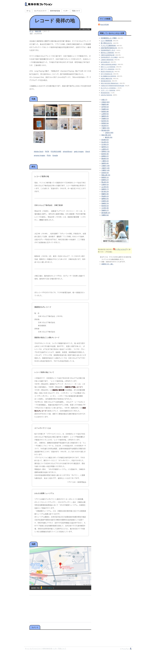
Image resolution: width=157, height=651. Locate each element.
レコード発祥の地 (106, 41)
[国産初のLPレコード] (64, 116)
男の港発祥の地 (105, 93)
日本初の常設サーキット (108, 50)
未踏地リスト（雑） (107, 264)
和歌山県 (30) (105, 175)
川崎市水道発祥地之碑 (107, 55)
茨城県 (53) (105, 119)
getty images (79, 151)
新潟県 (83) (105, 140)
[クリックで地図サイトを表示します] (60, 566)
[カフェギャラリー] (39, 129)
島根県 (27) (105, 180)
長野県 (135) (105, 151)
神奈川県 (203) (106, 135)
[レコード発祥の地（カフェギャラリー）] (52, 116)
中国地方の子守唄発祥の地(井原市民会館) (112, 85)
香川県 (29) (105, 192)
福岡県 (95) (105, 199)
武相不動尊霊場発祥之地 (109, 48)
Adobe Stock (38, 151)
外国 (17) (104, 100)
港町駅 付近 (35, 588)
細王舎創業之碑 (105, 62)
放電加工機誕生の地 (106, 78)
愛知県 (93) (105, 159)
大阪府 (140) (105, 168)
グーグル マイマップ (120, 249)
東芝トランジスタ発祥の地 (108, 67)
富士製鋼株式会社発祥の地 (108, 76)
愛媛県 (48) (105, 194)
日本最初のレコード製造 (109, 38)
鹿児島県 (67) (105, 213)
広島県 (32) (105, 185)
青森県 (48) (105, 104)
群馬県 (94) (105, 123)
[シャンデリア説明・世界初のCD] (76, 116)
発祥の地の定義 (55, 11)
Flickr (49, 155)
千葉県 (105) (105, 128)
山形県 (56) (105, 114)
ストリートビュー (47, 588)
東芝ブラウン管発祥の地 (107, 69)
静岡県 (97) (105, 156)
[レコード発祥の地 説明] (64, 129)
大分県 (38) (105, 208)
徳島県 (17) (105, 189)
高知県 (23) (105, 196)
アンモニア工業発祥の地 (108, 46)
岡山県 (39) (105, 182)
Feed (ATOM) (104, 25)
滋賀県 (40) (105, 163)
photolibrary (67, 151)
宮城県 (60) (105, 109)
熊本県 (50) (105, 206)
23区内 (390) (109, 133)
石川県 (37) (105, 144)
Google (55, 155)
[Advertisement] (44, 608)
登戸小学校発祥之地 (106, 74)
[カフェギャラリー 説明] (76, 129)
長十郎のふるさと (106, 43)
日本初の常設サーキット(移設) (109, 57)
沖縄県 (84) (105, 215)
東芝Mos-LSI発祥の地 (107, 53)
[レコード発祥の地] (39, 116)
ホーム (28, 11)
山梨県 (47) (105, 149)
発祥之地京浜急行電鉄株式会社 (110, 83)
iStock (87, 151)
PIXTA (47, 151)
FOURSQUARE (56, 151)
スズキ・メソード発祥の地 (108, 90)
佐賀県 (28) (105, 201)
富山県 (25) (105, 142)
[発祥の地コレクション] (38, 4)
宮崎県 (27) (105, 210)
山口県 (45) (105, 187)
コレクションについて (40, 11)
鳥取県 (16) (105, 177)
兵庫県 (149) (105, 170)
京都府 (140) (105, 166)
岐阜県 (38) (105, 154)
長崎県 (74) (105, 203)
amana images (39, 155)
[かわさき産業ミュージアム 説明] (39, 142)
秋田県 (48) (105, 112)
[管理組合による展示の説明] (52, 129)
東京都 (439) (105, 130)
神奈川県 (38, 31)
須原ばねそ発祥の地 (106, 95)
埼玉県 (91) (105, 126)
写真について (76, 11)
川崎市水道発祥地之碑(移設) (109, 64)
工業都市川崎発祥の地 (107, 60)
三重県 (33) (105, 161)
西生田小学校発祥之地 (107, 71)
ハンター (65, 11)
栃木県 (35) (105, 121)
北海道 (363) (105, 102)
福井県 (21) (105, 147)
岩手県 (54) (105, 107)
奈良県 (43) (105, 173)
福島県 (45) (105, 116)
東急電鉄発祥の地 (106, 81)
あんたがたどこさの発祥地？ (109, 88)
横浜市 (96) (108, 137)
